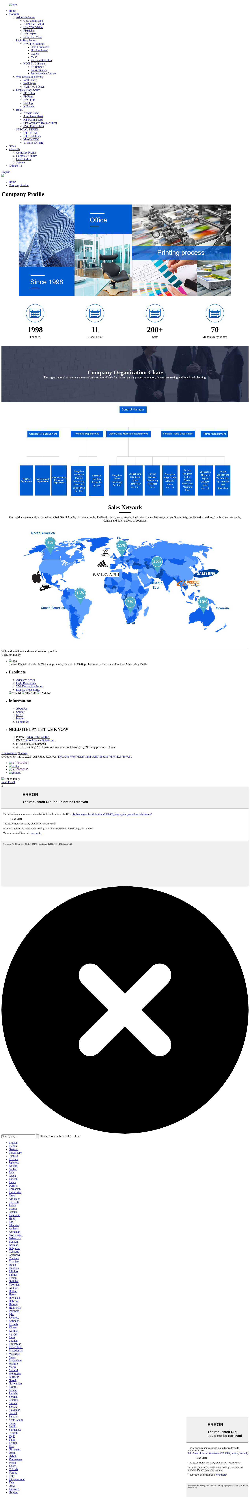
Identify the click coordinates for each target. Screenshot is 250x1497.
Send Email (8, 782)
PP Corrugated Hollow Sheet (40, 122)
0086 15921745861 (38, 737)
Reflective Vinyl (32, 37)
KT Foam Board (33, 119)
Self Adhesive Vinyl (103, 756)
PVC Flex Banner (33, 43)
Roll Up (28, 103)
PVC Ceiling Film (41, 60)
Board (19, 109)
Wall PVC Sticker (33, 86)
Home (12, 10)
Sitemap (22, 753)
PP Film (28, 96)
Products (14, 14)
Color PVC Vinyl (33, 23)
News (12, 146)
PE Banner (37, 66)
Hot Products (9, 753)
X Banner (29, 106)
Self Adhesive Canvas (43, 73)
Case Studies (23, 159)
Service (20, 162)
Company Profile (26, 152)
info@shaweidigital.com (40, 740)
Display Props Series (28, 89)
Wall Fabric (30, 80)
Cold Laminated (40, 47)
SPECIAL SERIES (27, 129)
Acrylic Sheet (31, 113)
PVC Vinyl (29, 33)
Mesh (34, 56)
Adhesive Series (25, 17)
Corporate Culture (26, 155)
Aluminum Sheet (33, 116)
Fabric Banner (39, 70)
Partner (20, 718)
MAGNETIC (31, 139)
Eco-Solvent (124, 756)
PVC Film (29, 99)
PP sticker (29, 30)
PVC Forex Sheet (33, 126)
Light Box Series (26, 40)
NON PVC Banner (34, 63)
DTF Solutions (32, 136)
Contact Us (15, 165)
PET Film (29, 93)
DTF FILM (30, 132)
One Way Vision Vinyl (77, 756)
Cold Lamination (33, 20)
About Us (14, 149)
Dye (60, 756)
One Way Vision (33, 27)
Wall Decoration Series (29, 76)
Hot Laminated (39, 50)
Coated (35, 53)
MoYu (19, 715)
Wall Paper (29, 83)
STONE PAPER (33, 142)
